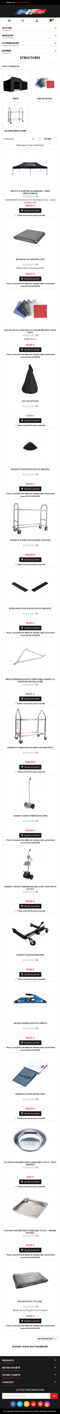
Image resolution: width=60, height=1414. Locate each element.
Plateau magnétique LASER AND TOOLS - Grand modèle (30, 1231)
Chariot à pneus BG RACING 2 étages (30, 540)
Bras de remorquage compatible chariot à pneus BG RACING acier (30, 680)
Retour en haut (47, 1338)
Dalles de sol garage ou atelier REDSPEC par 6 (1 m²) (30, 331)
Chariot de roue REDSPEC (30, 954)
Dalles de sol (44, 98)
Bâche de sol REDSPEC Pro (30, 259)
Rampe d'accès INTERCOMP (30, 1094)
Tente (15, 98)
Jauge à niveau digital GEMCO (30, 1023)
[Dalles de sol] (44, 83)
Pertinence (19, 139)
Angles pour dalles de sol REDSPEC (30, 469)
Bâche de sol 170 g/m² (30, 1301)
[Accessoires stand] (15, 115)
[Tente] (15, 83)
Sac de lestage (30, 401)
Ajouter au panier (30, 210)
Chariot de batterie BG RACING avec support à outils (30, 887)
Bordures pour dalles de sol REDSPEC (30, 608)
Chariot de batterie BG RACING (30, 815)
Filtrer (47, 139)
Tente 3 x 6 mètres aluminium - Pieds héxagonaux (30, 192)
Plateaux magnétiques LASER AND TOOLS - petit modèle (30, 1163)
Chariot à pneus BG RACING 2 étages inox (30, 747)
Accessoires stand (15, 130)
